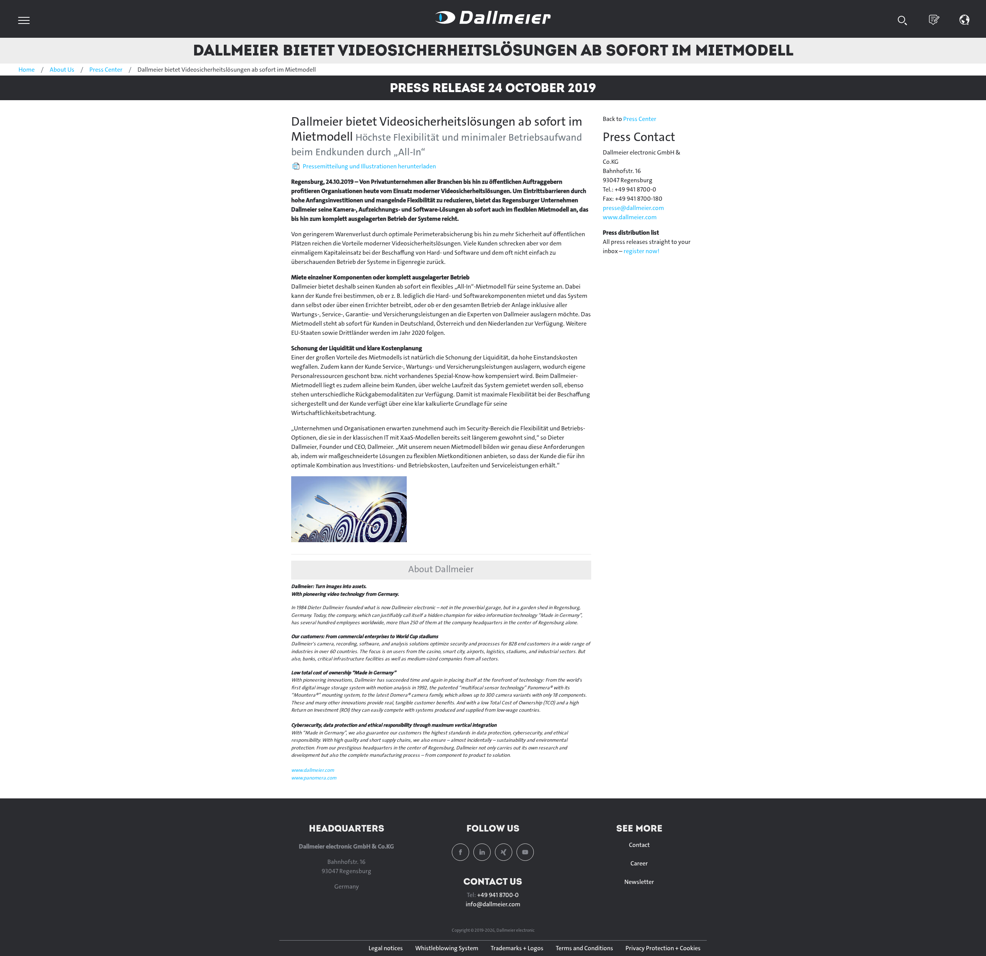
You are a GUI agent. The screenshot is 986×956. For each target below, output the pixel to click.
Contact (639, 845)
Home (26, 70)
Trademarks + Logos (517, 948)
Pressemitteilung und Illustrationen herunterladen (369, 166)
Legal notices (386, 948)
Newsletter (639, 882)
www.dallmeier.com (312, 770)
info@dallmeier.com (493, 904)
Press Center (105, 70)
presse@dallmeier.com (633, 208)
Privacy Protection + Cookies (663, 948)
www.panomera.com (313, 778)
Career (639, 863)
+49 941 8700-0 (498, 895)
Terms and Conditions (584, 948)
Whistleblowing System (446, 948)
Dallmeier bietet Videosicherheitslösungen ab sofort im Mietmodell (493, 50)
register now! (641, 251)
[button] (964, 19)
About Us (62, 70)
